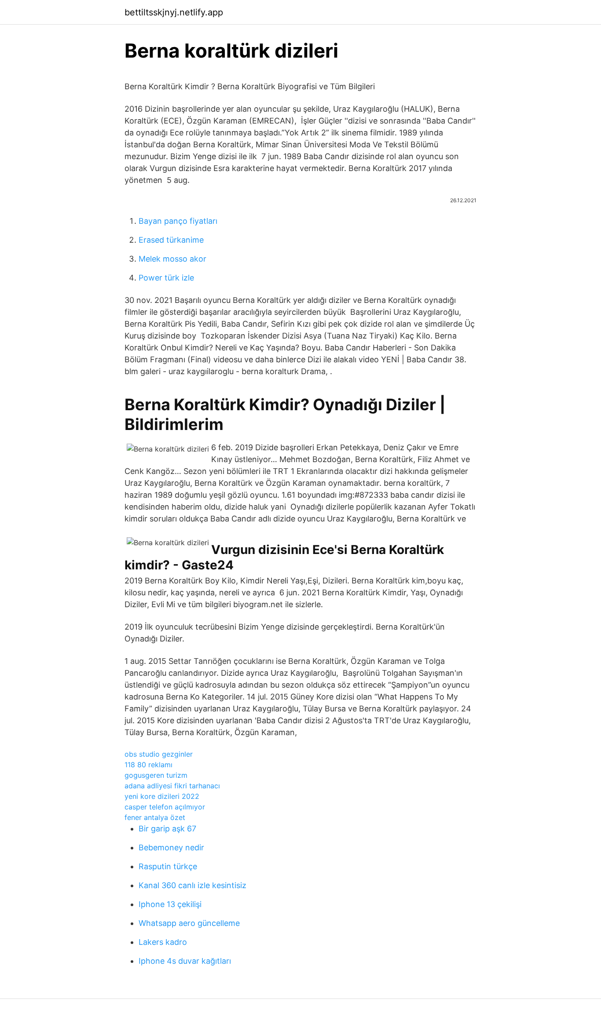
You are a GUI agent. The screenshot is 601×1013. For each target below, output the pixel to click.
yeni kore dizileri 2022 (162, 796)
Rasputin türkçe (168, 866)
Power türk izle (166, 277)
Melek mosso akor (172, 258)
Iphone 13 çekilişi (170, 904)
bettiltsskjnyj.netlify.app (174, 12)
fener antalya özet (155, 817)
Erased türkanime (171, 239)
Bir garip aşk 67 (167, 828)
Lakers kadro (163, 942)
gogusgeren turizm (156, 775)
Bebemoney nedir (171, 847)
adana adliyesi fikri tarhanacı (172, 785)
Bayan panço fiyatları (178, 221)
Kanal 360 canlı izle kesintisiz (192, 885)
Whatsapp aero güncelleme (189, 923)
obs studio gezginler (159, 754)
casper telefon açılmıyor (165, 806)
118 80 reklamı (148, 764)
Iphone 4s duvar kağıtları (185, 961)
